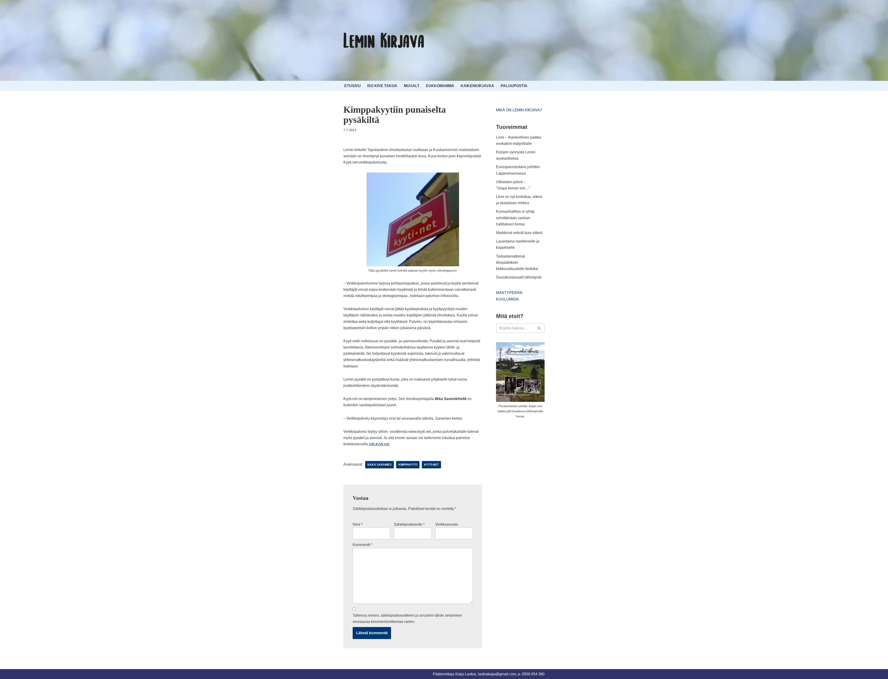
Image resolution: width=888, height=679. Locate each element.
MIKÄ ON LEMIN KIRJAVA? (519, 110)
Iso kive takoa (382, 86)
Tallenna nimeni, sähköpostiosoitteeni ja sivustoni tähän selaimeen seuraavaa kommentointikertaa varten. (407, 618)
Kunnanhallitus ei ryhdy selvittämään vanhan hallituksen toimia (515, 217)
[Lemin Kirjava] (383, 40)
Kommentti (363, 545)
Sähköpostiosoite (409, 524)
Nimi (358, 524)
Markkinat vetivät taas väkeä (519, 233)
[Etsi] (539, 328)
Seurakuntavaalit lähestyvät (518, 277)
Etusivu (352, 86)
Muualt (411, 86)
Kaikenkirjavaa (477, 86)
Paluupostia (514, 86)
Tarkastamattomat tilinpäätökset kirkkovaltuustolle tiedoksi (517, 262)
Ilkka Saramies (379, 464)
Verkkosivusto (446, 524)
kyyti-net (431, 464)
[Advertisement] (530, 457)
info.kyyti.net (379, 444)
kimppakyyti (407, 464)
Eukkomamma (440, 86)
